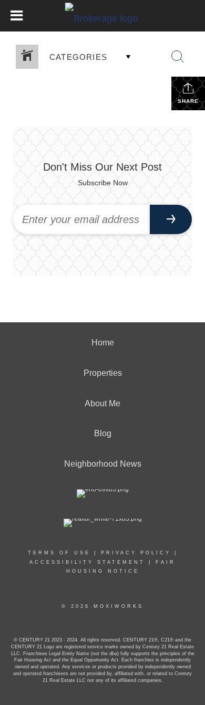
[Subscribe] (171, 219)
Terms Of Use (59, 552)
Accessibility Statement (87, 562)
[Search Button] (177, 57)
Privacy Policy (136, 552)
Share (188, 101)
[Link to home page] (102, 15)
